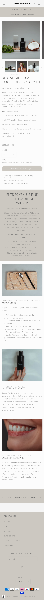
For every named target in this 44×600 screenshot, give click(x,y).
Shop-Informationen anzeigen (16, 183)
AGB (5, 526)
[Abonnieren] (34, 559)
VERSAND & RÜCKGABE (12, 541)
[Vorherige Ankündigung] (4, 10)
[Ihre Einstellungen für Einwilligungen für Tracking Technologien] (3, 596)
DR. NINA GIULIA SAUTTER (18, 596)
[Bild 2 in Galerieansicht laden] (22, 66)
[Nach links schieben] (2, 67)
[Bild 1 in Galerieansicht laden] (10, 66)
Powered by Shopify (32, 596)
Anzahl (4, 150)
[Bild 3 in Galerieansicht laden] (33, 66)
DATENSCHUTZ (9, 536)
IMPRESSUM (8, 546)
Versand (10, 162)
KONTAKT (7, 522)
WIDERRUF (8, 531)
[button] (4, 3)
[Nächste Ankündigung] (40, 10)
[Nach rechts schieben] (41, 67)
